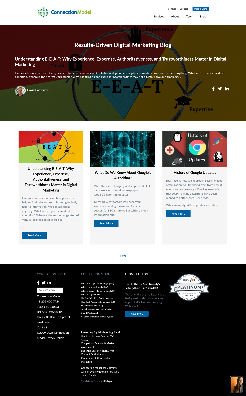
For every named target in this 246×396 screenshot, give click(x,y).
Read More (34, 235)
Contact (42, 327)
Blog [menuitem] (202, 16)
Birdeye (107, 381)
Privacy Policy (55, 338)
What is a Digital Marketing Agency (97, 283)
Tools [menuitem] (189, 16)
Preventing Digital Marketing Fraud (100, 332)
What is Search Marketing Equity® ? (98, 291)
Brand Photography (90, 313)
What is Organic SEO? (91, 294)
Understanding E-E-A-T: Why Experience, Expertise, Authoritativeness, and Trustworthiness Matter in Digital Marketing (51, 179)
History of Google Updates (195, 173)
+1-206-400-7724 (48, 301)
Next (123, 255)
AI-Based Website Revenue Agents (97, 317)
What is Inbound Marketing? (94, 287)
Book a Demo (200, 9)
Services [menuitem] (158, 16)
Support (183, 9)
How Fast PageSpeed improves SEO (98, 302)
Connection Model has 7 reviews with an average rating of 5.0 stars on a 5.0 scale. (100, 372)
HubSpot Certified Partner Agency (97, 298)
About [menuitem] (175, 16)
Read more (137, 313)
